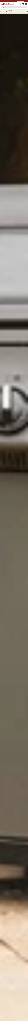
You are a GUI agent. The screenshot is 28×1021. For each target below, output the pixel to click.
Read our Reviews (20, 1)
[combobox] (14, 7)
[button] (23, 4)
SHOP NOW (14, 523)
